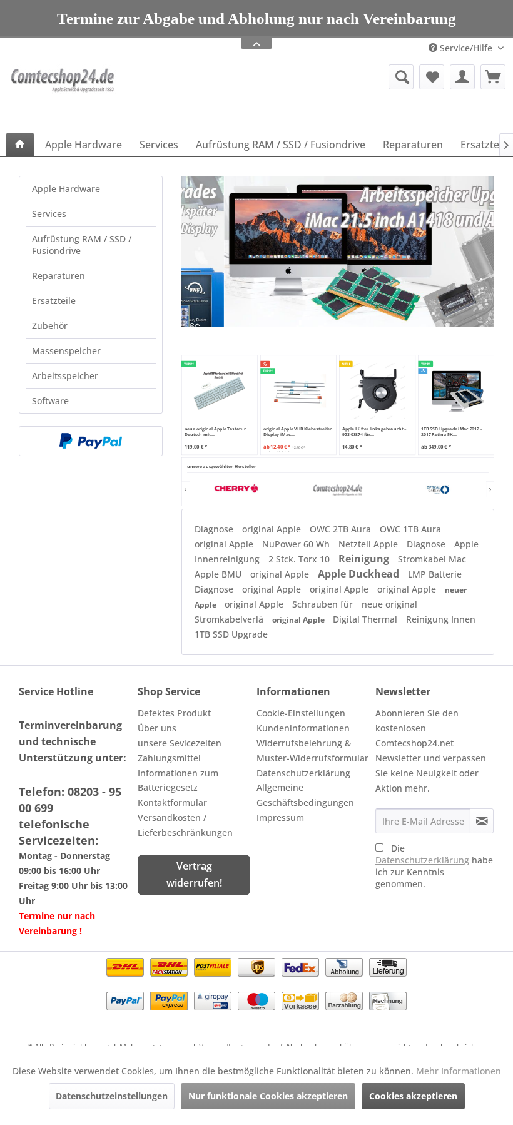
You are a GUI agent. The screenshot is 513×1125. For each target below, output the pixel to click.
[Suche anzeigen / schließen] (401, 76)
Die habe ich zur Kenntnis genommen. (434, 866)
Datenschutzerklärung (303, 773)
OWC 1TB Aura (410, 529)
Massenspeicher (66, 351)
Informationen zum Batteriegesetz (178, 780)
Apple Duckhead (360, 574)
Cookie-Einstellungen (300, 713)
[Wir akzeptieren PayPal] (91, 441)
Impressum (280, 817)
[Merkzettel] (431, 76)
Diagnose (215, 529)
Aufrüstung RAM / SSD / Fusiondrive (81, 245)
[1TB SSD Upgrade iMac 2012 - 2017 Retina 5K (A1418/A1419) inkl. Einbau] (456, 391)
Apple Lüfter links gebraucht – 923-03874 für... (374, 431)
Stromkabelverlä (230, 619)
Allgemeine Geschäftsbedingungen (305, 794)
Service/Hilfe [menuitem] (466, 48)
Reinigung (365, 559)
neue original (389, 604)
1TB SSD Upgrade (231, 634)
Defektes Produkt (174, 713)
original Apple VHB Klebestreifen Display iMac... (298, 431)
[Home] (20, 144)
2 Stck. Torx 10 (300, 559)
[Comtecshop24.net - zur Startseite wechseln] (64, 95)
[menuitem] (330, 76)
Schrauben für (323, 604)
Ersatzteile (54, 301)
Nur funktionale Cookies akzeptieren (268, 1096)
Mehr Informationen (458, 1071)
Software (50, 401)
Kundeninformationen (303, 728)
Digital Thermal (366, 619)
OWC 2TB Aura (341, 529)
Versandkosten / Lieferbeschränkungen (185, 825)
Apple (466, 544)
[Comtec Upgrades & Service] (338, 489)
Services (49, 214)
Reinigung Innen (440, 619)
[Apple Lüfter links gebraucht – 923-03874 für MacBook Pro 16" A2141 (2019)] (377, 391)
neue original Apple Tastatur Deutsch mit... (215, 431)
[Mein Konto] (462, 76)
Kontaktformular (172, 802)
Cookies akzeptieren (413, 1096)
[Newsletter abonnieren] (482, 820)
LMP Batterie (435, 574)
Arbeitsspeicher (65, 376)
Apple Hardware (66, 189)
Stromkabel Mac (432, 559)
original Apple (272, 529)
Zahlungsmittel (169, 758)
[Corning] (438, 489)
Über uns (157, 728)
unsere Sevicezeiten (179, 743)
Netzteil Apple (369, 544)
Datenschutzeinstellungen (112, 1096)
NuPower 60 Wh (297, 544)
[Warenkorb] (492, 76)
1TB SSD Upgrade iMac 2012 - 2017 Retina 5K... (451, 431)
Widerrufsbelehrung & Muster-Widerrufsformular (312, 750)
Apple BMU (219, 574)
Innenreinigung (228, 559)
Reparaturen (58, 276)
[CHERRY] (237, 489)
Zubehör (50, 326)
